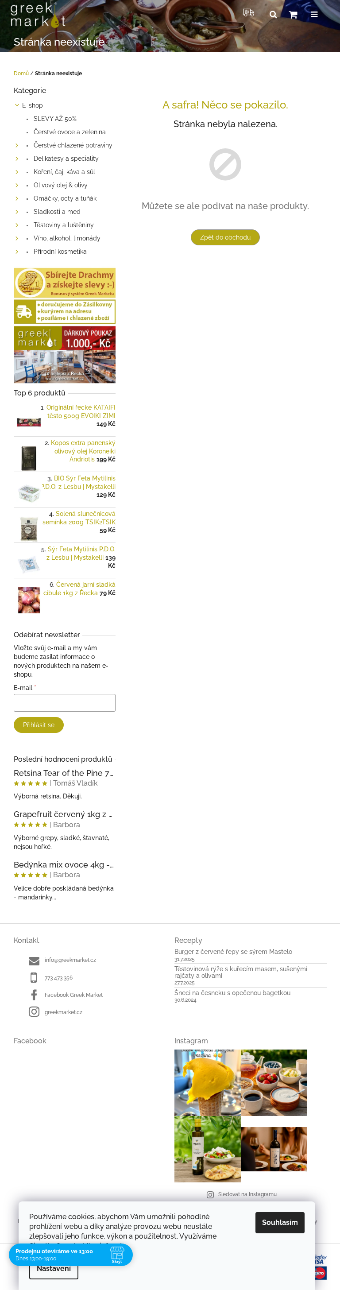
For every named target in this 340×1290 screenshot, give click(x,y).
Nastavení (54, 1268)
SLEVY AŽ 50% (54, 118)
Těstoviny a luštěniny (63, 225)
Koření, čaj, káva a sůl (63, 171)
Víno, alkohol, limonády (66, 238)
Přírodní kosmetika (59, 251)
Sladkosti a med (56, 211)
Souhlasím (280, 1222)
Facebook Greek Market (74, 995)
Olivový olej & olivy (60, 185)
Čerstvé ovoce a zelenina (69, 132)
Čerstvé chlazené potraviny (72, 145)
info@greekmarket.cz (70, 960)
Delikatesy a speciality (65, 158)
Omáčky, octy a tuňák (64, 198)
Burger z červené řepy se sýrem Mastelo (233, 952)
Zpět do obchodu (225, 237)
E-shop (32, 105)
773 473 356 (59, 978)
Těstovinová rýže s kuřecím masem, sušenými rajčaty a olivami (240, 972)
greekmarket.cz (63, 1012)
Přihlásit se (38, 724)
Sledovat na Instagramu (247, 1194)
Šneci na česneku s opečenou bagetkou (232, 993)
